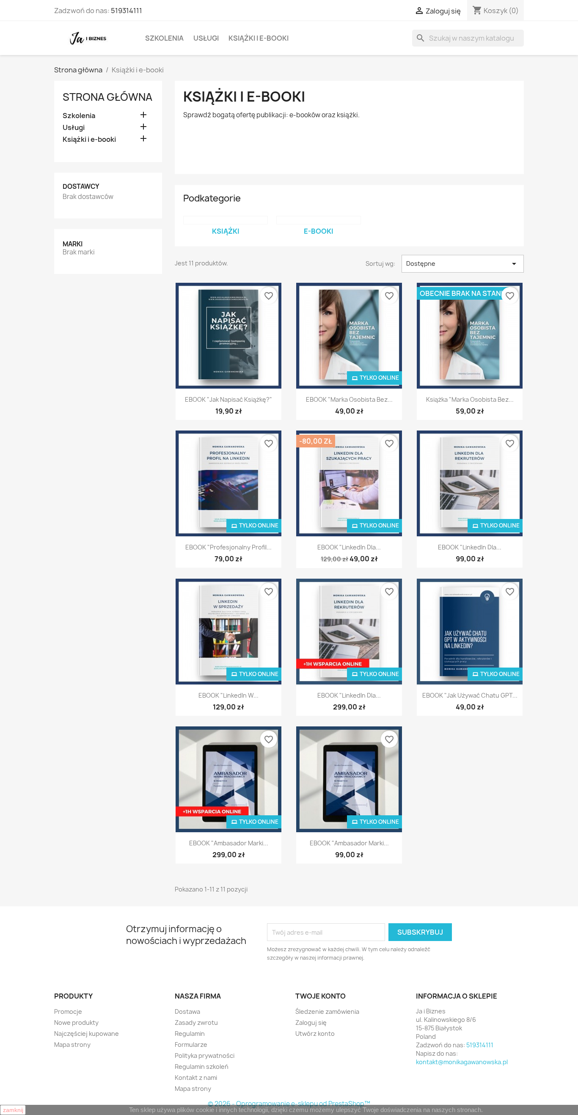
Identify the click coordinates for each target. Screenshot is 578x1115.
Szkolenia (164, 38)
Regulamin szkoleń (201, 1067)
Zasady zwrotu (196, 1022)
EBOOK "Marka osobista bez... (349, 399)
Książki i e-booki (258, 38)
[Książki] (225, 220)
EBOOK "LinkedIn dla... (349, 547)
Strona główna (107, 97)
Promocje (68, 1011)
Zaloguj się (311, 1022)
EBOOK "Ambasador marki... (228, 843)
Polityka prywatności (204, 1056)
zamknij (13, 1110)
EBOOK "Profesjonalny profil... (228, 547)
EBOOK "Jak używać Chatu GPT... (469, 695)
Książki (225, 231)
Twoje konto (320, 996)
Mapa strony (72, 1044)
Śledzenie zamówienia (327, 1011)
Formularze (191, 1044)
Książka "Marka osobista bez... (470, 399)
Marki (73, 244)
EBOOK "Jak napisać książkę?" (228, 399)
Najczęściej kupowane (86, 1033)
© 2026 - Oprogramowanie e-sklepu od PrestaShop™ (289, 1103)
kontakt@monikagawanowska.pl (462, 1062)
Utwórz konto (315, 1033)
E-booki (318, 231)
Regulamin (190, 1033)
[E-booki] (318, 220)
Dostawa (187, 1011)
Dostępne (462, 264)
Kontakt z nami (196, 1078)
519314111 (126, 10)
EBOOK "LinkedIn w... (228, 695)
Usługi (206, 38)
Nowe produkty (76, 1022)
